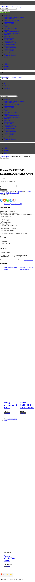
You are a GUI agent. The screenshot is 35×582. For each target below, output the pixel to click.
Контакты (7, 68)
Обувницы (7, 34)
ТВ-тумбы (7, 52)
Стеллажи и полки (9, 41)
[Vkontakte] (1, 198)
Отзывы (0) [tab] (18, 204)
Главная (2, 156)
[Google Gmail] (14, 198)
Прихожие (7, 36)
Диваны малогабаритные (11, 20)
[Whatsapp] (7, 198)
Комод (29, 191)
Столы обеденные (9, 46)
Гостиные (7, 15)
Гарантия (6, 66)
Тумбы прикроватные (10, 54)
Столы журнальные (10, 42)
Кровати (6, 30)
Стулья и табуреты (9, 50)
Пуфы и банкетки (9, 38)
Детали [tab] (12, 204)
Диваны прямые (9, 22)
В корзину (3, 189)
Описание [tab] (7, 204)
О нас (5, 69)
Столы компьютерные (10, 44)
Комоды (6, 26)
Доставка (6, 64)
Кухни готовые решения (11, 31)
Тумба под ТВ (14, 193)
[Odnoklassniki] (4, 198)
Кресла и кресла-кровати (11, 28)
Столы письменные (10, 47)
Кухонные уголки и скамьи (12, 33)
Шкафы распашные (10, 55)
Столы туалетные (9, 49)
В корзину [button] (7, 413)
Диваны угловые (9, 23)
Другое (6, 25)
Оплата (6, 63)
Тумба (7, 193)
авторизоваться (28, 260)
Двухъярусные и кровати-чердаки (14, 17)
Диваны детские (9, 18)
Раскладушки (8, 39)
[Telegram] (11, 198)
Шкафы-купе (8, 57)
